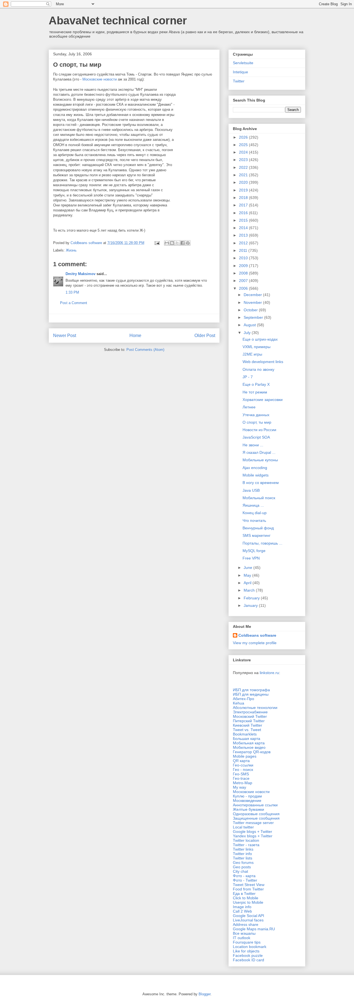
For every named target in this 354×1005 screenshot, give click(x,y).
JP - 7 (248, 377)
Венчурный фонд (258, 528)
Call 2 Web (242, 911)
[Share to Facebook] (182, 243)
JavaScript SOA (256, 437)
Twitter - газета (246, 845)
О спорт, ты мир (257, 422)
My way (239, 787)
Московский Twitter (250, 716)
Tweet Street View (248, 884)
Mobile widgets (256, 475)
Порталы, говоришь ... (262, 543)
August (250, 325)
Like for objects (246, 951)
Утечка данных (256, 415)
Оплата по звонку (258, 369)
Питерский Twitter (249, 721)
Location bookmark (249, 946)
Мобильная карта (249, 743)
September (254, 317)
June (248, 567)
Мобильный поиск (259, 498)
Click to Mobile (245, 898)
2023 (244, 159)
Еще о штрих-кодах (260, 339)
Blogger (204, 994)
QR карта (241, 760)
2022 (244, 167)
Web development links (263, 361)
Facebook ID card (248, 960)
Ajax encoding (255, 467)
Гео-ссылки (243, 765)
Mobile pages (244, 756)
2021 (244, 175)
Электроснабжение (250, 712)
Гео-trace (241, 778)
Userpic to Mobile (248, 902)
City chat (240, 871)
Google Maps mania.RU (254, 929)
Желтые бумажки (248, 809)
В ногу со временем (261, 482)
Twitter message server (253, 822)
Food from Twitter (248, 889)
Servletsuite (243, 63)
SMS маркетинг (256, 535)
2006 (244, 288)
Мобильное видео (249, 747)
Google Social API (248, 915)
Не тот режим (255, 392)
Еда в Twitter (244, 893)
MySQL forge (254, 550)
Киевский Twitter (247, 725)
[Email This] (167, 243)
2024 (244, 152)
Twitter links (243, 849)
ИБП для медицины (251, 694)
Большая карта (246, 738)
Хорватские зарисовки (263, 399)
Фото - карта (244, 876)
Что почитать (254, 520)
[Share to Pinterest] (188, 243)
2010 (244, 258)
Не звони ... (253, 445)
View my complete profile (255, 643)
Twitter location (246, 840)
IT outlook (241, 938)
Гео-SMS (241, 774)
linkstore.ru (269, 672)
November (253, 302)
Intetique (240, 72)
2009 (244, 265)
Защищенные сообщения (256, 818)
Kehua (238, 703)
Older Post (204, 335)
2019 (244, 190)
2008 (244, 273)
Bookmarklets (245, 734)
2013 (244, 235)
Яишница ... (253, 505)
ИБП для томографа (251, 690)
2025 (244, 145)
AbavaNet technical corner (118, 20)
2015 (244, 220)
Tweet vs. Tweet (247, 729)
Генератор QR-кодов (251, 752)
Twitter (238, 81)
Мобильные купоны (260, 460)
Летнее (249, 407)
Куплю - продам (247, 796)
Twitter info (242, 853)
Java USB (251, 490)
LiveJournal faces (248, 920)
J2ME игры (252, 354)
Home (135, 335)
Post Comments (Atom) (145, 350)
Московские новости (99, 79)
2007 (244, 280)
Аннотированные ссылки (255, 805)
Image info (242, 907)
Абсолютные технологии (255, 707)
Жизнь (71, 250)
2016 (244, 213)
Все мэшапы (244, 933)
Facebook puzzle (248, 955)
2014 (244, 228)
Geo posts (242, 867)
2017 (244, 205)
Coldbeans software (257, 635)
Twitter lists (242, 858)
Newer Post (64, 335)
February (252, 598)
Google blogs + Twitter (252, 831)
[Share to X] (177, 243)
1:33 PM (72, 292)
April (248, 583)
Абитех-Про (243, 698)
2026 (244, 137)
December (253, 294)
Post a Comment (73, 303)
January (251, 605)
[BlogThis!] (172, 243)
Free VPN (251, 558)
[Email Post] (157, 243)
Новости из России (259, 430)
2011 (243, 250)
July (248, 332)
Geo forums (243, 862)
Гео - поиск (243, 769)
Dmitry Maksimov (80, 274)
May (248, 575)
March (250, 590)
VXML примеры (256, 347)
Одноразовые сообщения (256, 814)
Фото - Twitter (245, 880)
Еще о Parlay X (256, 384)
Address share (245, 924)
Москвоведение (247, 800)
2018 (244, 197)
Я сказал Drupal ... (259, 452)
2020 (244, 182)
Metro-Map (242, 783)
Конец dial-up (255, 513)
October (251, 310)
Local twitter (243, 827)
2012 (244, 243)
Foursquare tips (247, 942)
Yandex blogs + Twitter (252, 836)
